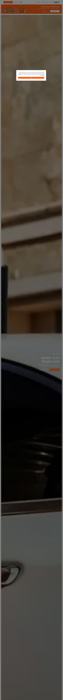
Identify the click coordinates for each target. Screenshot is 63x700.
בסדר (31, 77)
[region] (31, 75)
